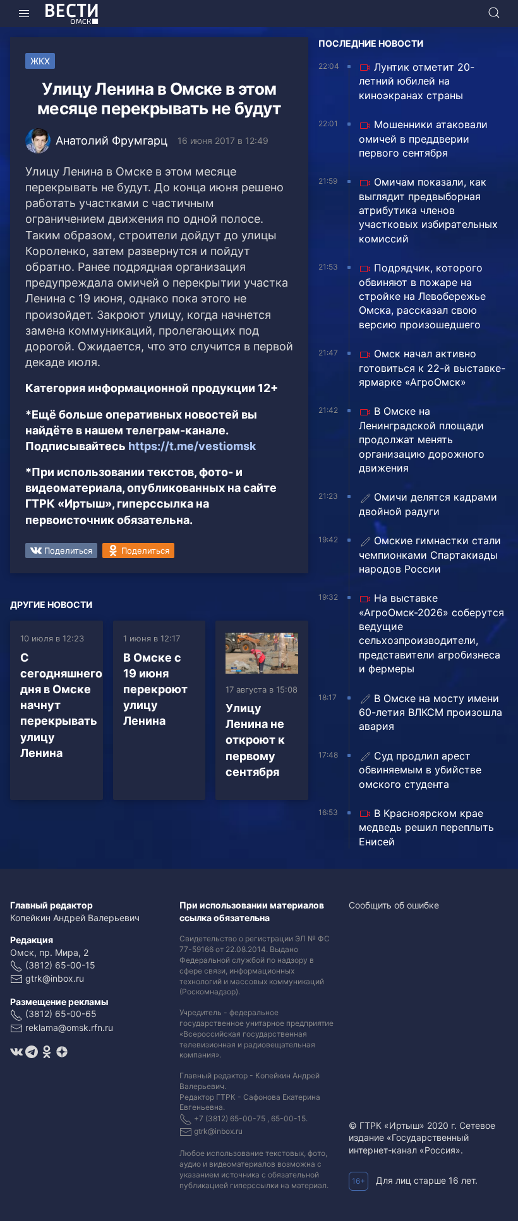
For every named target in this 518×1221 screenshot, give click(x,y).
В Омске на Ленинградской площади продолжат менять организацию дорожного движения (422, 439)
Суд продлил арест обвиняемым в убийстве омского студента (420, 769)
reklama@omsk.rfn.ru (69, 1027)
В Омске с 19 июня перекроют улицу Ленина (155, 689)
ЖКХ (40, 61)
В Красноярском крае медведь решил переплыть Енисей (426, 827)
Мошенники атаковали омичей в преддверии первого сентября (423, 138)
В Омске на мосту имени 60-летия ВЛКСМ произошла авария (430, 712)
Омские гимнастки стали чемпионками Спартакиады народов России (430, 554)
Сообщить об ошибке (394, 905)
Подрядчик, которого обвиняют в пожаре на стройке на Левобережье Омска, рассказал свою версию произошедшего (422, 296)
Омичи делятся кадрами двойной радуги (428, 504)
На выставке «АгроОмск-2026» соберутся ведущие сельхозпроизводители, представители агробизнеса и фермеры (431, 633)
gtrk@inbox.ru (54, 978)
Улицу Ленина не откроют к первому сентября (255, 739)
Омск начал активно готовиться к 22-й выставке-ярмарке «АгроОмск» (432, 367)
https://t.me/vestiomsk (192, 446)
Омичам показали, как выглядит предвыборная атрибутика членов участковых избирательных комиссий (428, 210)
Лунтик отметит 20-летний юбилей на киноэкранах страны (416, 81)
